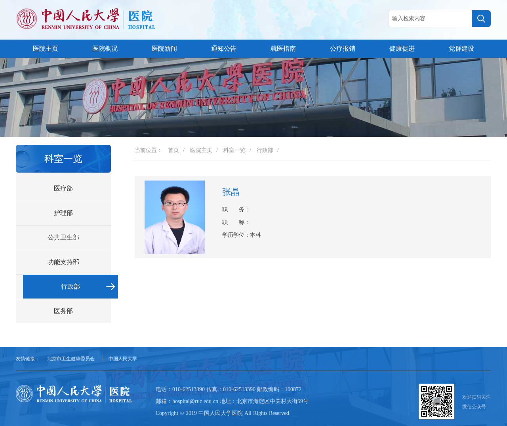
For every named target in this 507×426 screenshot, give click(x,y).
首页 (173, 150)
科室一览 (234, 150)
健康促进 (402, 48)
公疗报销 (342, 48)
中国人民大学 (123, 358)
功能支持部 (63, 262)
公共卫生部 (63, 237)
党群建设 (461, 48)
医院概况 (105, 48)
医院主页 (45, 48)
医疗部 (63, 188)
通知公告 (223, 48)
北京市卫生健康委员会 (71, 358)
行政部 (70, 286)
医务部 (63, 311)
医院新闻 (164, 48)
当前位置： (148, 150)
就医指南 (283, 48)
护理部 (63, 212)
